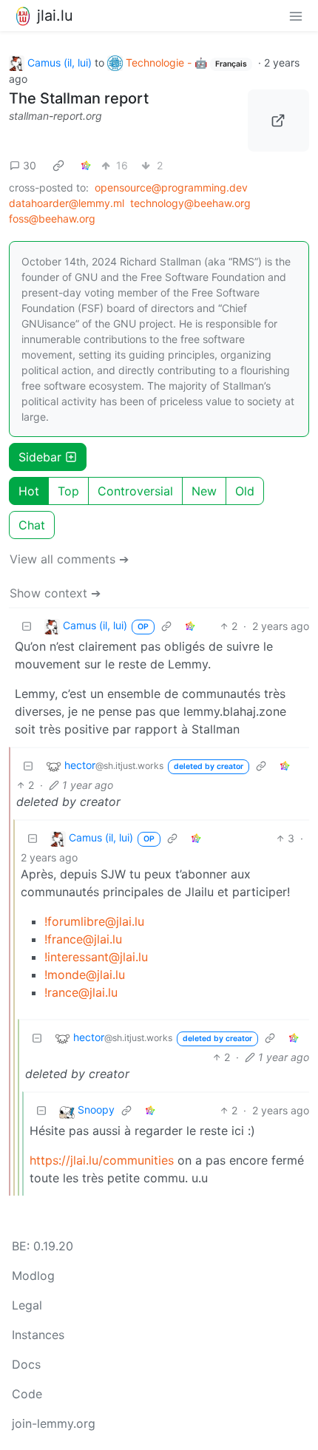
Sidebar (39, 457)
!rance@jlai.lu (81, 992)
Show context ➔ (55, 593)
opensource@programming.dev (171, 187)
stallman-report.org (55, 115)
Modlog (33, 1275)
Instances (38, 1334)
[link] (58, 166)
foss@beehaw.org (52, 218)
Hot (28, 491)
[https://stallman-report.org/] (279, 120)
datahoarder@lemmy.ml (66, 203)
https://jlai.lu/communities (102, 1160)
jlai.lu (55, 15)
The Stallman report (79, 98)
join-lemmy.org (53, 1423)
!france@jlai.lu (83, 939)
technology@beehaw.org (190, 203)
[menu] (295, 15)
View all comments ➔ (69, 559)
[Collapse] (26, 625)
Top (68, 491)
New (204, 491)
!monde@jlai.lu (84, 974)
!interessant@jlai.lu (96, 956)
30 (29, 165)
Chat (31, 525)
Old (244, 491)
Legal (27, 1305)
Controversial (135, 491)
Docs (26, 1364)
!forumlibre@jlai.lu (94, 921)
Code (27, 1393)
